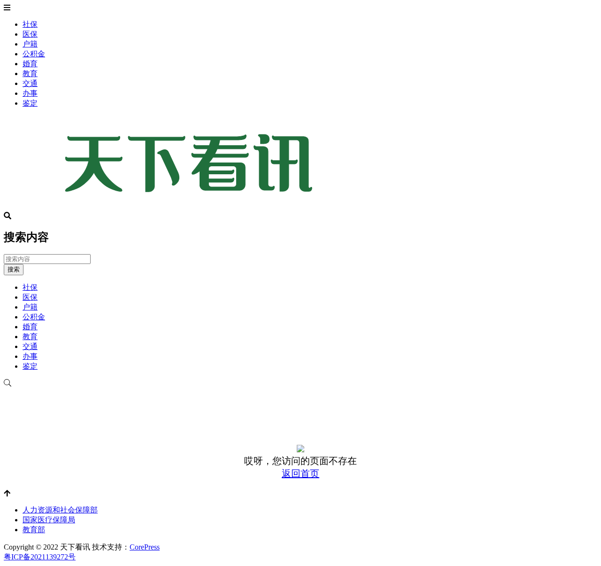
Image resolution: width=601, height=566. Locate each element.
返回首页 (300, 473)
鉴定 (30, 103)
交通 (30, 83)
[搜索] (300, 383)
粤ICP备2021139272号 (40, 557)
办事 (30, 93)
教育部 (34, 530)
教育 (30, 74)
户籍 (30, 44)
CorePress (145, 547)
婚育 (30, 64)
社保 (30, 24)
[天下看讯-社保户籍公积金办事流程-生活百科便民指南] (191, 207)
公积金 (34, 54)
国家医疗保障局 (49, 520)
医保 (30, 34)
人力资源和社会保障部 (60, 510)
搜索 (14, 269)
